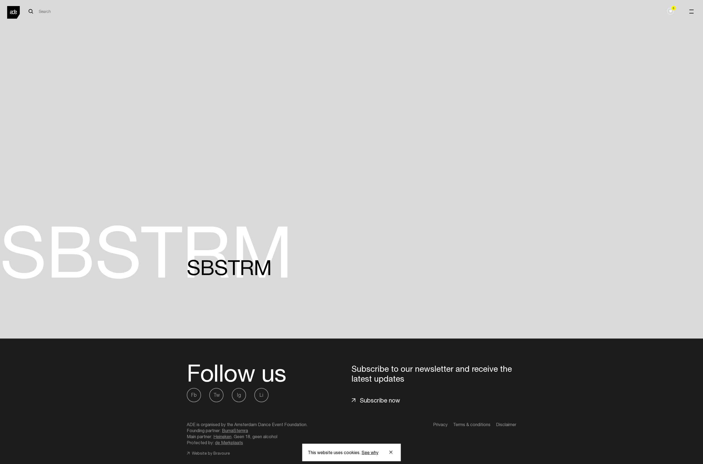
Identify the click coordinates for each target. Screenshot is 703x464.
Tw (216, 395)
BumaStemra (235, 430)
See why (370, 452)
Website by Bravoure (210, 453)
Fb (194, 395)
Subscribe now (380, 400)
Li (261, 395)
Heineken (222, 436)
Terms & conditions (471, 424)
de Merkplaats (229, 442)
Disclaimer (506, 424)
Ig (239, 395)
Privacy (440, 424)
